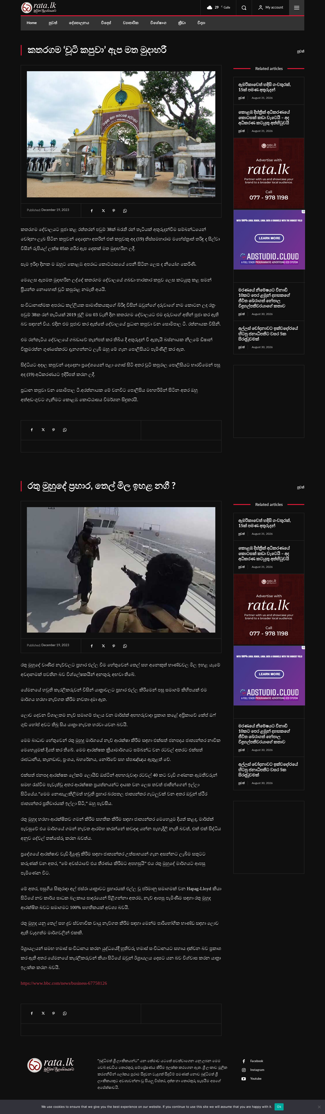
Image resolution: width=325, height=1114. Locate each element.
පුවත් (300, 51)
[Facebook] (92, 210)
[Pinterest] (113, 210)
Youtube (255, 1078)
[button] (243, 7)
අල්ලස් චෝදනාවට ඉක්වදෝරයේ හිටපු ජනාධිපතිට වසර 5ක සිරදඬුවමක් (268, 333)
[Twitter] (103, 210)
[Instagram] (243, 1070)
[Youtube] (243, 1079)
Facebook (256, 1061)
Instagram (257, 1070)
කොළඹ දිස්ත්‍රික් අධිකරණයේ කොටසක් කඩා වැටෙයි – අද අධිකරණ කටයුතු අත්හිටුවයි (264, 117)
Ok (279, 1107)
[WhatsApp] (124, 210)
